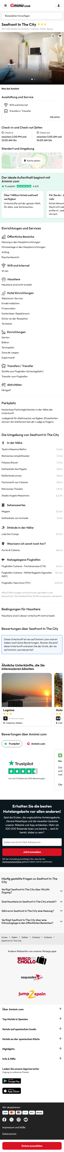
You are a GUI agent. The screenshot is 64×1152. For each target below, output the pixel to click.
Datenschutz (9, 1133)
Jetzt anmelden (32, 852)
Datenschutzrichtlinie (11, 861)
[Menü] (5, 5)
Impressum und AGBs (13, 1127)
